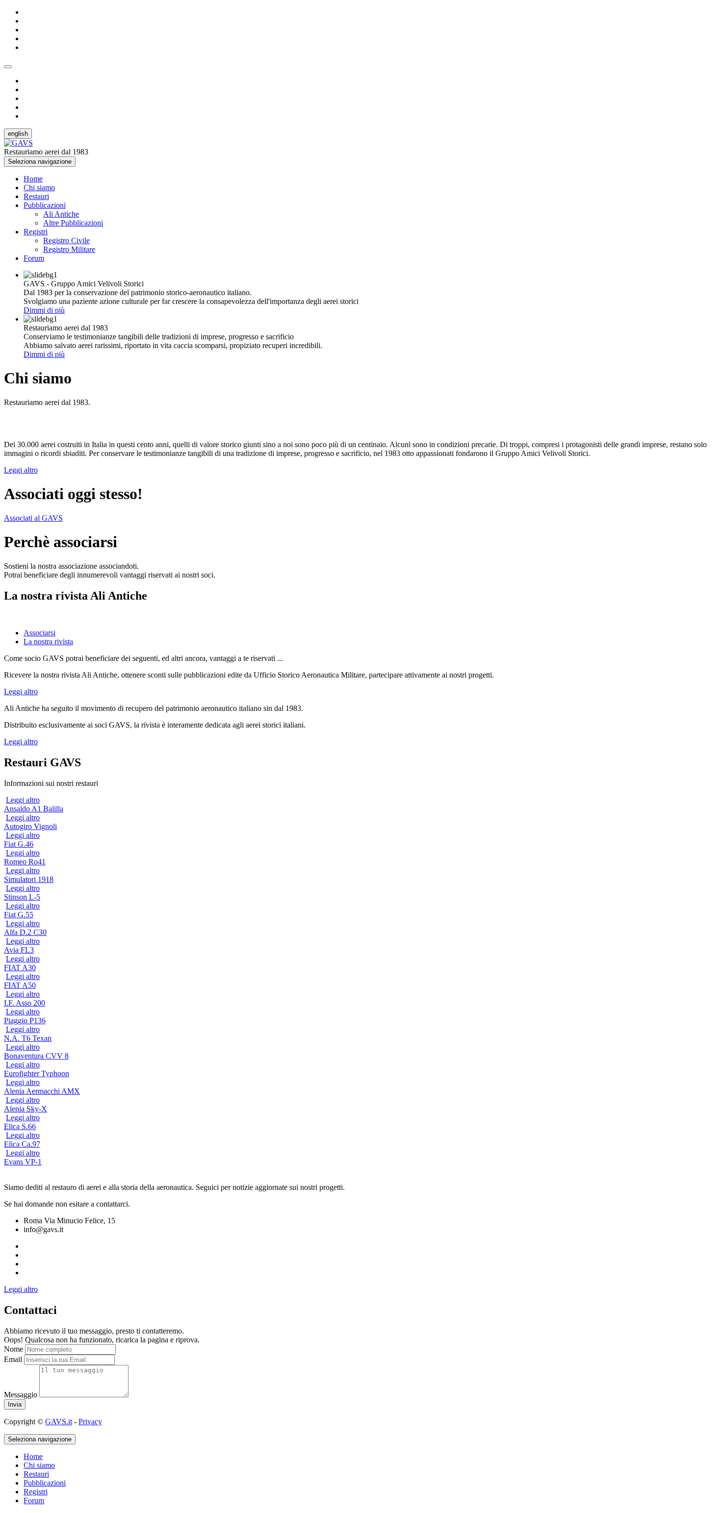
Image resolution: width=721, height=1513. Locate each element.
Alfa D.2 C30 (25, 932)
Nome (13, 1349)
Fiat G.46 (18, 844)
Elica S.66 (20, 1126)
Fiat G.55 (18, 914)
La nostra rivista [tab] (48, 641)
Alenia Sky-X (25, 1109)
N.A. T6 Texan (28, 1038)
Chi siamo (39, 187)
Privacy (90, 1421)
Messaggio (20, 1394)
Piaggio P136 (25, 1020)
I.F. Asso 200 (24, 1003)
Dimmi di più (44, 310)
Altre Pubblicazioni (73, 223)
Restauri (36, 196)
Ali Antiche (61, 214)
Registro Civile (66, 240)
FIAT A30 (20, 967)
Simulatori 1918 (28, 879)
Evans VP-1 (23, 1162)
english (18, 133)
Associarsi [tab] (39, 633)
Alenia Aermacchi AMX (42, 1091)
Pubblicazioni (45, 205)
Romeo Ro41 (25, 861)
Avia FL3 (19, 950)
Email (13, 1359)
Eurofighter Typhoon (36, 1073)
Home (33, 179)
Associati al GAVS (33, 518)
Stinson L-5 (22, 897)
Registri (36, 231)
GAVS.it (58, 1421)
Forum (34, 258)
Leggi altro (21, 470)
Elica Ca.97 (22, 1144)
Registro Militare (69, 249)
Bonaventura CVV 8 (36, 1056)
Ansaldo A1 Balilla (33, 809)
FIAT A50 (20, 985)
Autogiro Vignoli (30, 826)
